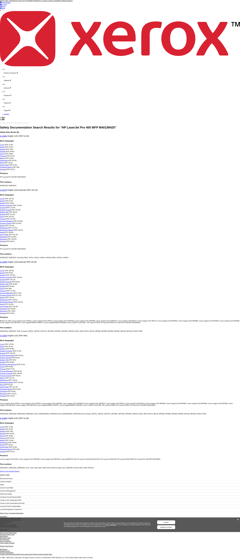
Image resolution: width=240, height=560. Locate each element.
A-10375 (3, 190)
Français (3, 156)
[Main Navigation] (120, 120)
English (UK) (4, 212)
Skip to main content (7, 1)
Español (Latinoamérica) (8, 364)
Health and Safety (6, 494)
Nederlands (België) (6, 230)
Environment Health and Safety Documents (14, 123)
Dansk (2, 147)
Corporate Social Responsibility (10, 497)
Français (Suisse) (6, 223)
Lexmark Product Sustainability (10, 506)
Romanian (3, 239)
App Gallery (4, 536)
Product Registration (7, 553)
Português (3, 237)
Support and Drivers (6, 546)
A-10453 (3, 336)
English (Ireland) (5, 210)
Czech (2, 145)
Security (43, 554)
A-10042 (3, 136)
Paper (2, 485)
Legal (25, 554)
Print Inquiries (4, 539)
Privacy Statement (111, 524)
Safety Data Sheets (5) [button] (9, 132)
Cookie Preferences (34, 554)
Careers (10, 554)
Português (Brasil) (6, 167)
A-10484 (3, 418)
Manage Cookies (166, 527)
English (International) (7, 355)
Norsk (2, 163)
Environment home (6, 478)
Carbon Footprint (5, 481)
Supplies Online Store (7, 534)
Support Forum (5, 551)
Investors (16, 554)
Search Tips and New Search (10, 471)
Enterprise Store (5, 538)
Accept (166, 522)
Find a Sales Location (7, 543)
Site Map (49, 554)
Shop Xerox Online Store (8, 533)
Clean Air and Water (6, 488)
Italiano (2, 158)
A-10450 (3, 262)
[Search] (120, 118)
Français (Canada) (6, 373)
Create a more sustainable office (10, 500)
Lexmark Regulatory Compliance (11, 509)
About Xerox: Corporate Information (11, 513)
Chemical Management (7, 491)
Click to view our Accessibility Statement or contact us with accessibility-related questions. (43, 1)
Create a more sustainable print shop (12, 503)
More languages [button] (7, 141)
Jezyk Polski (4, 165)
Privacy (21, 554)
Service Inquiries (5, 541)
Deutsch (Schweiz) (6, 205)
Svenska (3, 169)
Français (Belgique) (6, 221)
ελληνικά (3, 207)
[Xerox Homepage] (120, 66)
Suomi (2, 154)
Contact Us (3, 554)
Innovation (3, 516)
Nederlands (4, 160)
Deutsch (3, 149)
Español (3, 151)
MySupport (3, 549)
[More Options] (120, 10)
